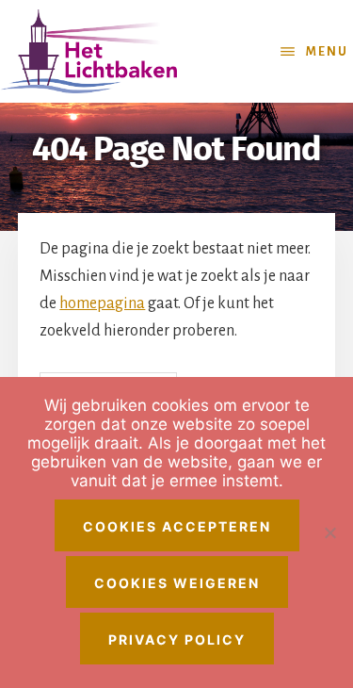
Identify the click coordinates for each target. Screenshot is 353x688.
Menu (327, 51)
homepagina (102, 303)
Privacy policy (177, 639)
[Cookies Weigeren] (329, 532)
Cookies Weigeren (177, 583)
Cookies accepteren (177, 526)
